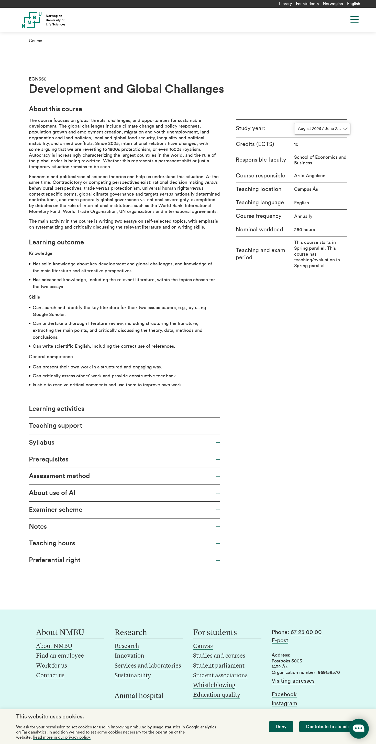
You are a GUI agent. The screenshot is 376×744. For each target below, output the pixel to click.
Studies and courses (219, 656)
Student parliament (219, 666)
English (353, 4)
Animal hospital (139, 696)
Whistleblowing (214, 685)
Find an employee (60, 656)
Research (127, 646)
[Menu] (354, 19)
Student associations (220, 676)
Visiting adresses (293, 681)
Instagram (284, 703)
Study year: (250, 128)
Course (35, 41)
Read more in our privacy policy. (62, 737)
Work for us (51, 666)
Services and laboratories (148, 666)
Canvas (203, 646)
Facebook (284, 694)
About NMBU (54, 646)
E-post (280, 640)
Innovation (129, 656)
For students (307, 4)
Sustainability (133, 676)
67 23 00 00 (306, 632)
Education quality (216, 695)
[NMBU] (55, 20)
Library (285, 4)
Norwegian (333, 4)
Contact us (50, 676)
